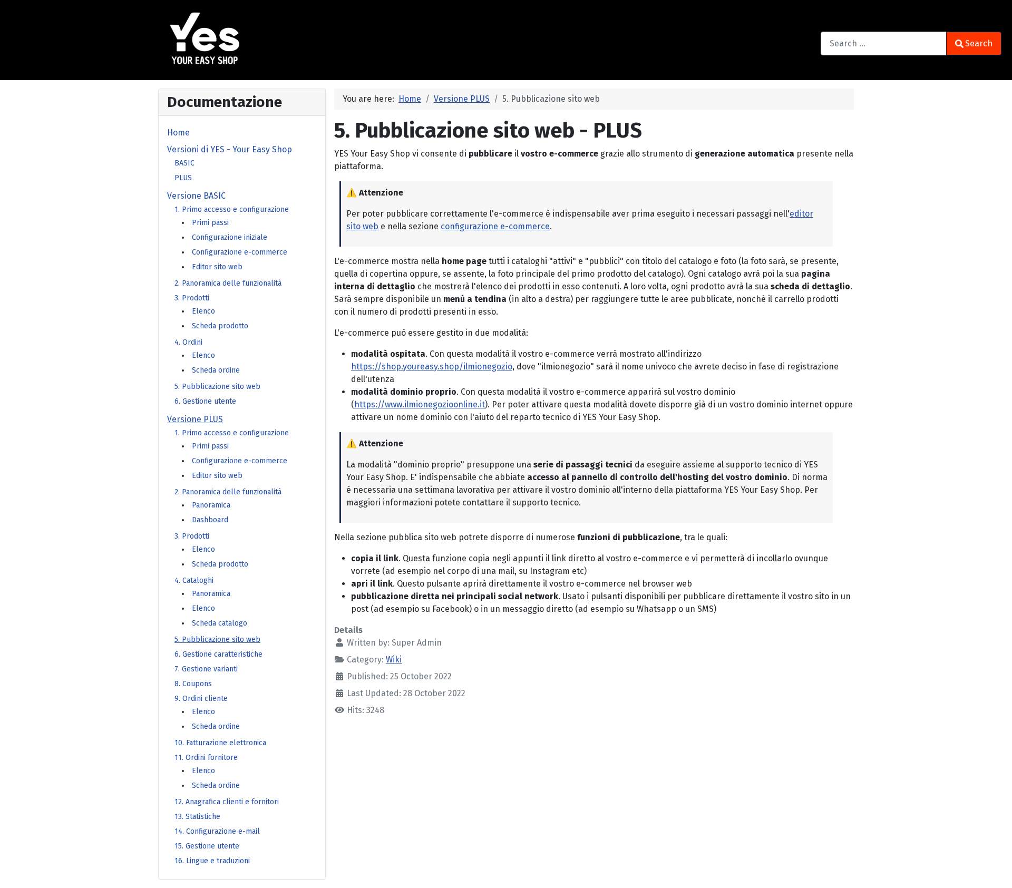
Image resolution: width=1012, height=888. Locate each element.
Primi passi (210, 222)
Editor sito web (217, 266)
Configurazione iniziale (229, 237)
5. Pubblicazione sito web (217, 386)
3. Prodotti (191, 298)
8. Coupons (193, 683)
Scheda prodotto (220, 325)
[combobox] (884, 43)
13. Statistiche (197, 816)
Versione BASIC (196, 196)
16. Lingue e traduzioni (212, 860)
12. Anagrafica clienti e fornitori (226, 801)
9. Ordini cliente (201, 698)
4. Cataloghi (193, 580)
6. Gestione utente (205, 401)
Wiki (394, 660)
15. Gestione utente (206, 846)
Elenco (203, 311)
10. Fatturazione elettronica (220, 742)
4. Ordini (188, 342)
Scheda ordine (216, 370)
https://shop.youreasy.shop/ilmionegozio (431, 367)
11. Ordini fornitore (206, 757)
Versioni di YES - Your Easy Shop (229, 149)
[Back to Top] (994, 871)
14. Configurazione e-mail (217, 831)
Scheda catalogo (219, 623)
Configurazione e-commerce (239, 252)
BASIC (184, 163)
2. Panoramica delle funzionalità (227, 283)
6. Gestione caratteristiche (218, 654)
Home (178, 133)
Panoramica (211, 505)
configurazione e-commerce (495, 226)
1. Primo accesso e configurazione (231, 209)
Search (978, 43)
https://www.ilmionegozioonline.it (419, 404)
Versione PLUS (195, 419)
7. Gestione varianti (206, 669)
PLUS (183, 177)
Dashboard (210, 519)
